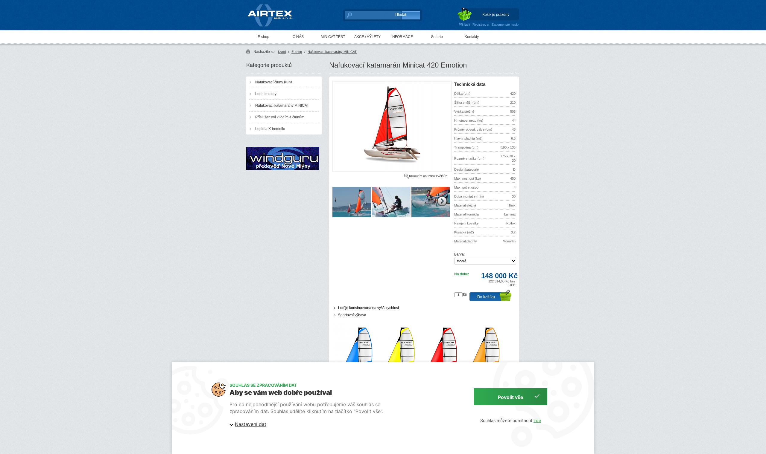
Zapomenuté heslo (505, 24)
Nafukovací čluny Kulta (273, 82)
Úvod (282, 51)
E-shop (263, 37)
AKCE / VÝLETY (367, 37)
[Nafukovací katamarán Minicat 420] (392, 171)
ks (465, 294)
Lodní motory (265, 94)
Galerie (437, 37)
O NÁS (298, 37)
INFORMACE (402, 37)
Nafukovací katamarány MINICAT (332, 51)
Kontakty (472, 37)
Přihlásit (464, 24)
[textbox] (367, 15)
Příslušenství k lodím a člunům (279, 117)
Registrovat (480, 24)
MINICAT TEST (333, 37)
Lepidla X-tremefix (270, 129)
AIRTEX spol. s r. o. (274, 5)
